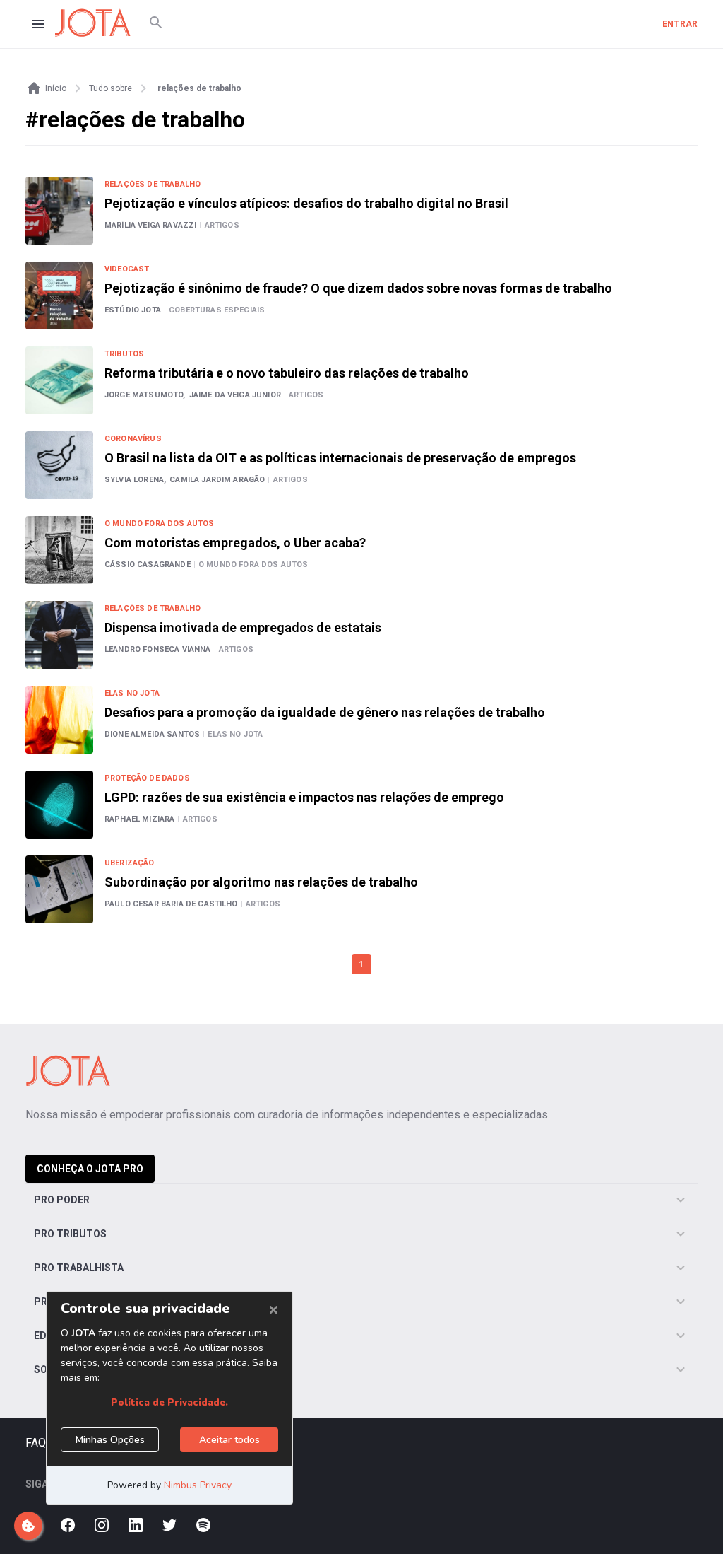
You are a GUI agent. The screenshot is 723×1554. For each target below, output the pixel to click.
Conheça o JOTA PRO (90, 1168)
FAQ (35, 1442)
